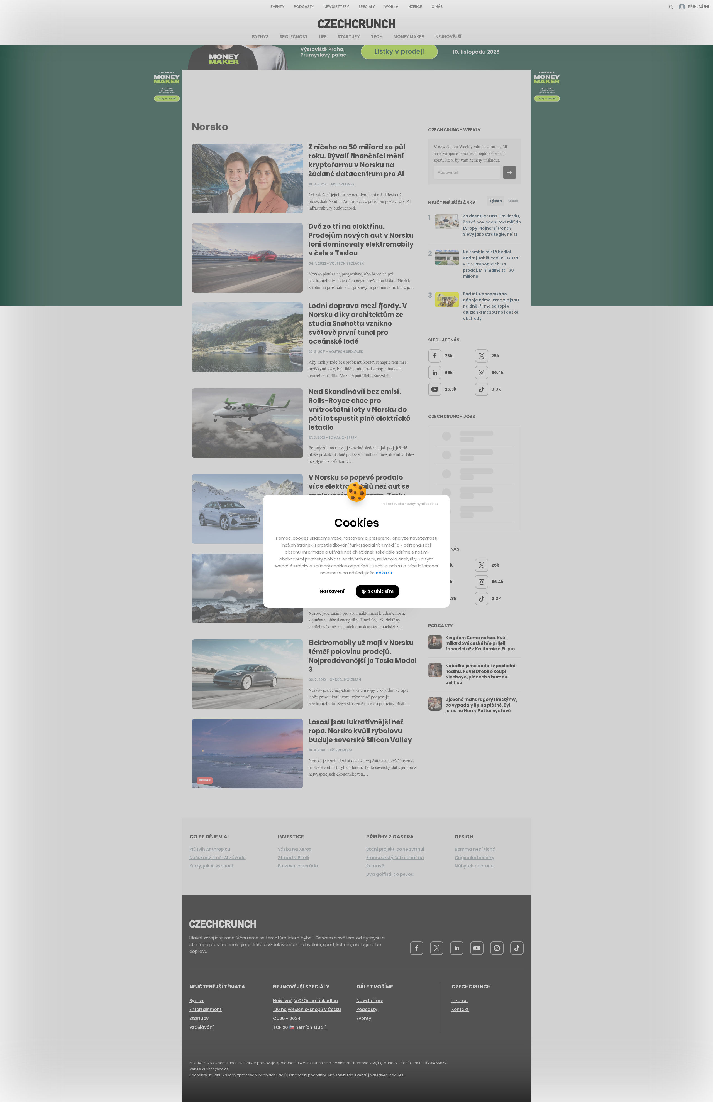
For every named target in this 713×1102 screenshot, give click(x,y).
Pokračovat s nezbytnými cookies (410, 503)
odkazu (384, 573)
